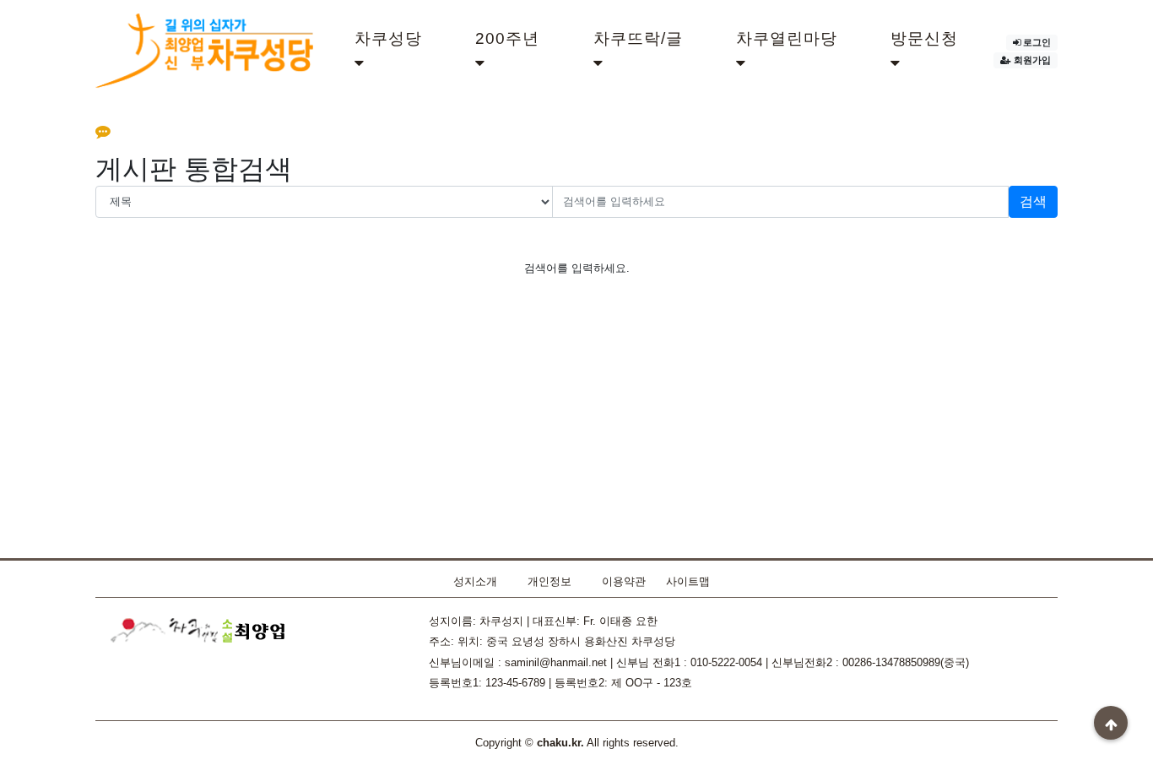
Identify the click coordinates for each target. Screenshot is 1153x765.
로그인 (1037, 42)
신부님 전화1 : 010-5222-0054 (689, 662)
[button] (395, 51)
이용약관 (624, 581)
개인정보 (549, 581)
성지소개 (475, 581)
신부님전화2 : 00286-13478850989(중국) (870, 662)
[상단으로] (1111, 723)
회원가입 (1032, 60)
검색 (1033, 201)
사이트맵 (688, 581)
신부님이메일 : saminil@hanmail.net (518, 662)
